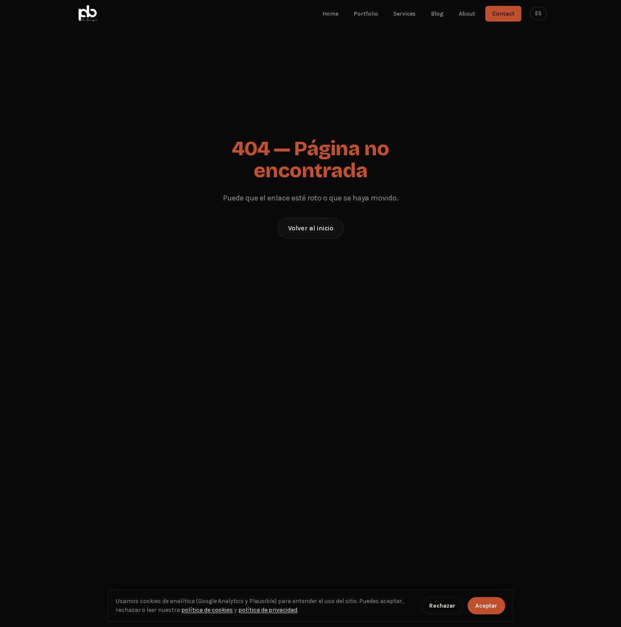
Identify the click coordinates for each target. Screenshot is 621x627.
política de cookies (207, 609)
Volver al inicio (310, 228)
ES (538, 13)
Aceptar (486, 605)
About (467, 13)
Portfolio (366, 13)
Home (330, 13)
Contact (503, 13)
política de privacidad (267, 609)
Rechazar (442, 605)
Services (404, 13)
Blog (437, 13)
